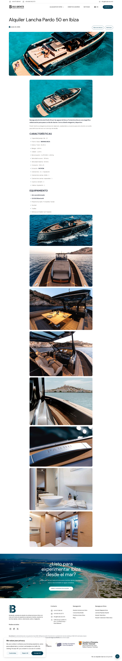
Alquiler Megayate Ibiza (101, 610)
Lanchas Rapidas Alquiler (102, 612)
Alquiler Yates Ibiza (100, 615)
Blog (74, 617)
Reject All (25, 653)
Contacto (108, 7)
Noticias (87, 7)
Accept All (37, 653)
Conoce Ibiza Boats (78, 612)
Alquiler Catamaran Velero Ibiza (103, 617)
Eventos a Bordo (74, 7)
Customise (12, 653)
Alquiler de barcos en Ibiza (80, 610)
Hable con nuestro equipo (60, 588)
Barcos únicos (98, 27)
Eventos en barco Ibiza (79, 615)
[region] (25, 647)
